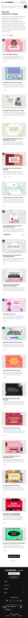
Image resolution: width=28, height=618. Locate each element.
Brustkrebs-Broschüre (9, 314)
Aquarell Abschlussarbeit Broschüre (13, 197)
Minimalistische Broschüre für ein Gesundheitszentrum (12, 256)
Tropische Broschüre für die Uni (11, 370)
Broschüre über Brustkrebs (10, 54)
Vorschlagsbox (14, 577)
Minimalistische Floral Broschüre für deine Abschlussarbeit (13, 139)
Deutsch (8, 609)
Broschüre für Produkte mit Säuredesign (14, 543)
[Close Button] (25, 607)
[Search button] (3, 6)
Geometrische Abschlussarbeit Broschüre (11, 399)
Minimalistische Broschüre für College (13, 110)
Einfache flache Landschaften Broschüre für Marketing (11, 285)
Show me (21, 607)
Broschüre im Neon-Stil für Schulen (12, 342)
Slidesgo (20, 615)
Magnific (8, 615)
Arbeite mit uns (13, 573)
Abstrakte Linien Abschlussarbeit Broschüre (12, 168)
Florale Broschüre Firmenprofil (11, 485)
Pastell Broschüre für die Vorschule (12, 82)
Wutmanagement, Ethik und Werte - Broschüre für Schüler (13, 226)
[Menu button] (2, 2)
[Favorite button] (21, 40)
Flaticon (14, 615)
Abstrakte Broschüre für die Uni (11, 428)
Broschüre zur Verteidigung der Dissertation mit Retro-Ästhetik (11, 514)
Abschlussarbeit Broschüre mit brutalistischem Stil (11, 456)
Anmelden (23, 2)
